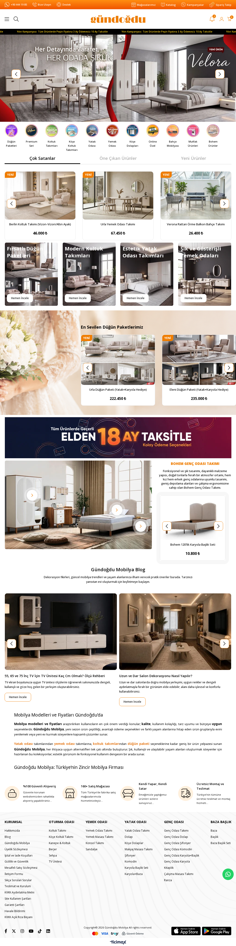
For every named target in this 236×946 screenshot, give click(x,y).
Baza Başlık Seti (221, 843)
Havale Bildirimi (15, 911)
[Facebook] (6, 931)
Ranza (168, 880)
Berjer (53, 849)
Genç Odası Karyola (177, 861)
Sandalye (91, 849)
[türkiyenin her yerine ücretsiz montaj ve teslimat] (118, 78)
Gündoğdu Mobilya (17, 843)
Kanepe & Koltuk (59, 843)
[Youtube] (31, 931)
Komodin (131, 861)
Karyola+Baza (134, 874)
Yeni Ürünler (193, 158)
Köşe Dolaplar (134, 843)
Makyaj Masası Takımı (139, 849)
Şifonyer (130, 855)
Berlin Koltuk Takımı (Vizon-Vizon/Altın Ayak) (40, 224)
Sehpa (53, 855)
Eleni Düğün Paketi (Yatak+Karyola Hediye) (199, 389)
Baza (214, 831)
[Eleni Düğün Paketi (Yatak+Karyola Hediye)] (199, 360)
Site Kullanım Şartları (18, 899)
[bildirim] (212, 19)
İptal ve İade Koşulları (18, 855)
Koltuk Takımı (57, 831)
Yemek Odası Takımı (99, 831)
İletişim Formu (14, 874)
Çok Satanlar (42, 158)
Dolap (129, 837)
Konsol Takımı (95, 843)
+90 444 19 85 (19, 4)
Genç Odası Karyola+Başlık (181, 855)
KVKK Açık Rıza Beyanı (18, 917)
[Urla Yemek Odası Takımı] (118, 196)
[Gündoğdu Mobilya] (118, 19)
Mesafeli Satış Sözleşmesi (21, 868)
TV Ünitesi (55, 861)
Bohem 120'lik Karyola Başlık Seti (192, 544)
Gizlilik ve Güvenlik (16, 861)
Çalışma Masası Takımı (178, 874)
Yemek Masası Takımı (99, 837)
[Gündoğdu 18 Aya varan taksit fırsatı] (118, 437)
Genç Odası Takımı (176, 831)
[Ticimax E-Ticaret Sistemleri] (118, 942)
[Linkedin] (48, 931)
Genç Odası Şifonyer (177, 843)
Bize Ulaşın (44, 4)
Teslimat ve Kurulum (18, 886)
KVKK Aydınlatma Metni (19, 892)
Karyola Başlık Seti (136, 868)
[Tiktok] (40, 931)
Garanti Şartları (14, 905)
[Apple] (186, 931)
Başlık (214, 837)
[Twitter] (14, 931)
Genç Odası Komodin (178, 849)
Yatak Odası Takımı (137, 831)
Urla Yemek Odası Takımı (118, 224)
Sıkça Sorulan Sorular (18, 880)
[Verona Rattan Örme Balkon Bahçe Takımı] (196, 196)
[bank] (118, 934)
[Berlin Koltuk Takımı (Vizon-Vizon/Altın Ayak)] (40, 196)
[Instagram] (22, 931)
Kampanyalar (195, 4)
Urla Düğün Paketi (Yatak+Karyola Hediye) (118, 389)
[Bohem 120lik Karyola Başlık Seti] (192, 518)
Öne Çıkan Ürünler (118, 158)
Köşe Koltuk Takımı (61, 837)
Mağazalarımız (146, 4)
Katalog (171, 4)
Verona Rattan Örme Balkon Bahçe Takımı (196, 224)
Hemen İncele (20, 298)
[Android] (216, 931)
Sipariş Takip (223, 4)
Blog (8, 837)
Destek (66, 4)
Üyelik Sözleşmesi (16, 849)
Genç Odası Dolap (176, 837)
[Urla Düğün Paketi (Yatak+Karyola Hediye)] (118, 360)
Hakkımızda (12, 831)
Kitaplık (169, 868)
